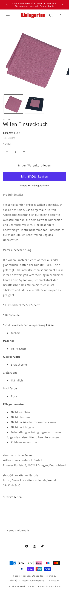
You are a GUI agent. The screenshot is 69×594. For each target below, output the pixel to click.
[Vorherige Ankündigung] (7, 5)
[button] (8, 15)
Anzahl (7, 144)
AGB (32, 586)
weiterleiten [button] (14, 497)
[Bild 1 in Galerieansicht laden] (13, 104)
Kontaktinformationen (49, 586)
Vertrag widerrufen (18, 530)
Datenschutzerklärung (33, 580)
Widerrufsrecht (19, 586)
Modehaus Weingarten (32, 575)
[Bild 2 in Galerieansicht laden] (34, 104)
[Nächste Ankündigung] (62, 5)
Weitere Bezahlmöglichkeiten (34, 185)
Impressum (53, 580)
